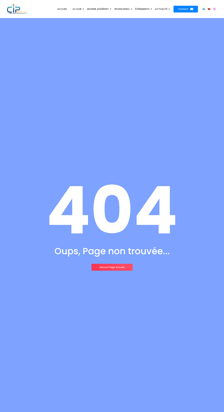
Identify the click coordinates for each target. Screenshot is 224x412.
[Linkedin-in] (203, 9)
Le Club (77, 9)
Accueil (62, 9)
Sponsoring (122, 9)
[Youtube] (209, 9)
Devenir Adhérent (98, 9)
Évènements (142, 9)
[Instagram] (214, 9)
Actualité (161, 9)
